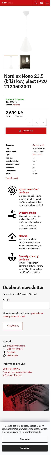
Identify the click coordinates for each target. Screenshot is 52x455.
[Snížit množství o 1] (29, 122)
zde (39, 432)
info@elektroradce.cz (16, 346)
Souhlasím (25, 448)
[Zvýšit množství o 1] (43, 122)
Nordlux (16, 105)
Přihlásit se (13, 326)
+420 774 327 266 (15, 349)
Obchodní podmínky (11, 369)
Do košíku (28, 131)
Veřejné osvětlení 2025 (12, 375)
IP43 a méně (37, 155)
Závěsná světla (39, 145)
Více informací (12, 178)
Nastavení (25, 439)
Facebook (11, 352)
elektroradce (12, 355)
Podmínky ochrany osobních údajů (17, 372)
